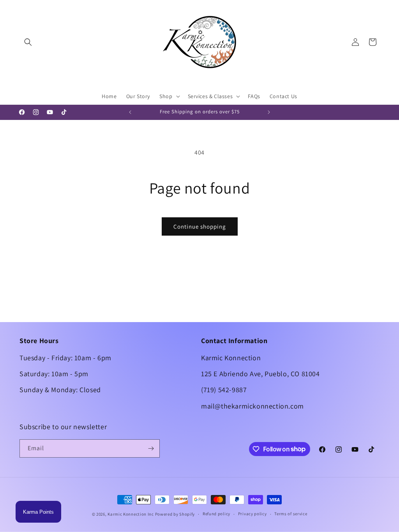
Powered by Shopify (175, 514)
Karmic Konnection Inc (131, 514)
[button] (28, 42)
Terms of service (290, 513)
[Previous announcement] (130, 112)
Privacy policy (252, 513)
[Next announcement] (268, 112)
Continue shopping (199, 226)
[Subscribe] (150, 448)
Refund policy (216, 513)
